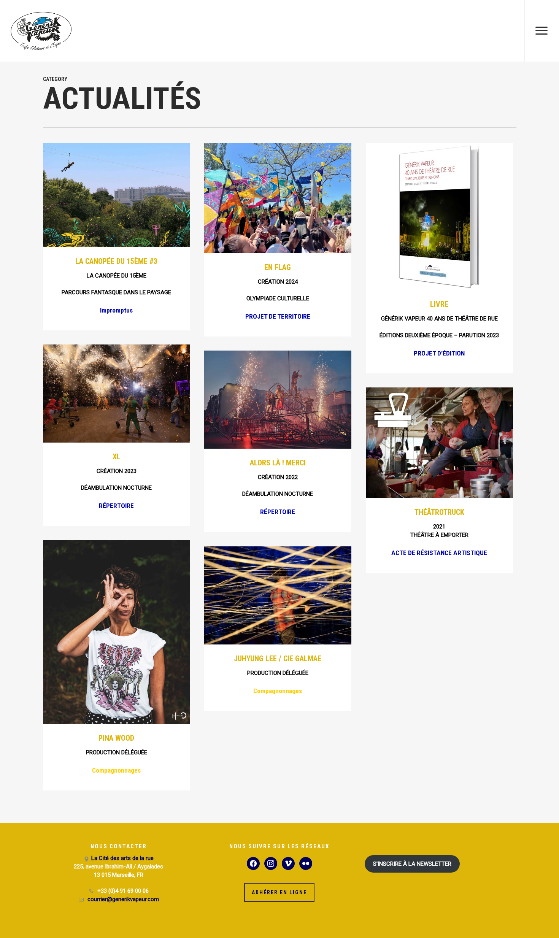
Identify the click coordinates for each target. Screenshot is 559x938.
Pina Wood (116, 738)
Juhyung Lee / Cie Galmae (277, 658)
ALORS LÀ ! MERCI (278, 462)
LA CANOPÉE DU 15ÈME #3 (116, 261)
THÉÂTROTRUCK (439, 512)
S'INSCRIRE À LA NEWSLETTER (412, 863)
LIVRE (439, 304)
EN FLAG (277, 267)
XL (117, 456)
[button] (541, 31)
